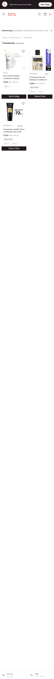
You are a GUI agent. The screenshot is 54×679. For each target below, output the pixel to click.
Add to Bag (14, 96)
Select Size (40, 96)
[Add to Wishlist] (23, 51)
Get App (45, 4)
